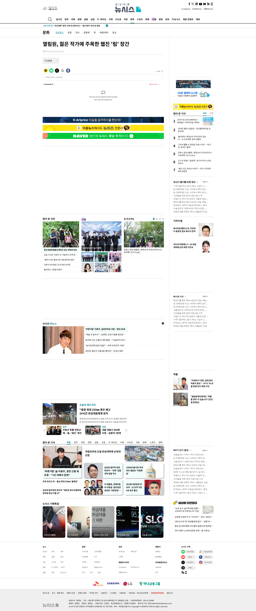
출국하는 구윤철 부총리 (53, 269)
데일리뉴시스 (98, 567)
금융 (86, 19)
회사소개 (46, 593)
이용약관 (122, 593)
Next (126, 430)
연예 (147, 19)
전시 (78, 32)
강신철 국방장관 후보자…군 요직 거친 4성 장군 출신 (134, 487)
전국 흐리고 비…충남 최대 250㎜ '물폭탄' (60, 481)
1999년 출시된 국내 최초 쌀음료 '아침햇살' (134, 470)
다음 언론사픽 (208, 551)
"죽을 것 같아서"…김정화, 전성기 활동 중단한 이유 (106, 334)
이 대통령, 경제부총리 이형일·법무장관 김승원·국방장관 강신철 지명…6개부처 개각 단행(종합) (112, 487)
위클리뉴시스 (208, 9)
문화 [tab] (205, 113)
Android (158, 567)
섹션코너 (85, 567)
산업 (93, 19)
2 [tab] (157, 219)
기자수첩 (177, 221)
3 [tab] (160, 219)
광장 (161, 19)
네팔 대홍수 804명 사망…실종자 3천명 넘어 (111, 433)
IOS (156, 572)
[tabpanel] (144, 238)
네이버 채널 (190, 551)
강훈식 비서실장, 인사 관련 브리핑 (57, 264)
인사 (83, 572)
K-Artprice (186, 9)
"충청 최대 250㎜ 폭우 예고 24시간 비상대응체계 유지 (94, 411)
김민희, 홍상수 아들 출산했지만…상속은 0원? (104, 350)
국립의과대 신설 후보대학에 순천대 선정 (103, 453)
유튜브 (190, 557)
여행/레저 (104, 32)
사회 (111, 19)
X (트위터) (190, 562)
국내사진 (122, 551)
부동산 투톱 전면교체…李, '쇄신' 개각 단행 (72, 433)
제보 (198, 19)
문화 (132, 19)
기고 (95, 556)
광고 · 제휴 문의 (58, 593)
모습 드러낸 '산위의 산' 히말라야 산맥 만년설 (61, 254)
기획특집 (97, 562)
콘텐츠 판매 (82, 593)
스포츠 (140, 19)
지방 (126, 19)
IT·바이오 (101, 19)
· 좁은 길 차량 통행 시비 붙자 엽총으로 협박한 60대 (193, 526)
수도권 (118, 19)
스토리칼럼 (97, 551)
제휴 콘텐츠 (188, 19)
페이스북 (207, 557)
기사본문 (48, 60)
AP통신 (157, 551)
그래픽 (121, 556)
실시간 (59, 19)
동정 (99, 572)
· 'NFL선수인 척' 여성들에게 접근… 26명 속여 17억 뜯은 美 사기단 (193, 521)
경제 (79, 19)
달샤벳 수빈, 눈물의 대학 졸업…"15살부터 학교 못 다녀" (106, 340)
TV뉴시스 (176, 19)
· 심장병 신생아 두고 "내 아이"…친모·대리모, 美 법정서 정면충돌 (193, 517)
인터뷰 (84, 562)
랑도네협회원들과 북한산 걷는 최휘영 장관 (60, 249)
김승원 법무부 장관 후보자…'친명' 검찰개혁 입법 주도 (112, 470)
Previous (44, 430)
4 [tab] (163, 219)
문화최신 (60, 32)
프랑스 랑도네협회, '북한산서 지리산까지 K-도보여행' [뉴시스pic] (143, 251)
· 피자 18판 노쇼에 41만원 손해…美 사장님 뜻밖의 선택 (193, 530)
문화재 (87, 32)
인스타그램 (207, 562)
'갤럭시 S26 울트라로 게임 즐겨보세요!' (59, 259)
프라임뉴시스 (197, 9)
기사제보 (113, 593)
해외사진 (134, 551)
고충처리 (104, 593)
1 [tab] (154, 219)
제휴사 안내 (71, 593)
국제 (73, 19)
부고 (91, 572)
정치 (67, 19)
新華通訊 (158, 556)
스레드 (190, 567)
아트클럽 (85, 556)
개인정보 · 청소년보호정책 (138, 593)
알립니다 (170, 593)
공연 (70, 32)
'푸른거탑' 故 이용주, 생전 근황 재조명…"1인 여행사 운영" (61, 473)
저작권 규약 (93, 593)
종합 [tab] (211, 113)
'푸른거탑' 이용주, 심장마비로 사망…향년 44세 (104, 329)
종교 (114, 32)
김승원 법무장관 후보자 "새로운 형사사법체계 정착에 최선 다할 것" (62, 492)
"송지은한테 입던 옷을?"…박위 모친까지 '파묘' (105, 345)
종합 (69, 442)
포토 (167, 19)
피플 (175, 374)
